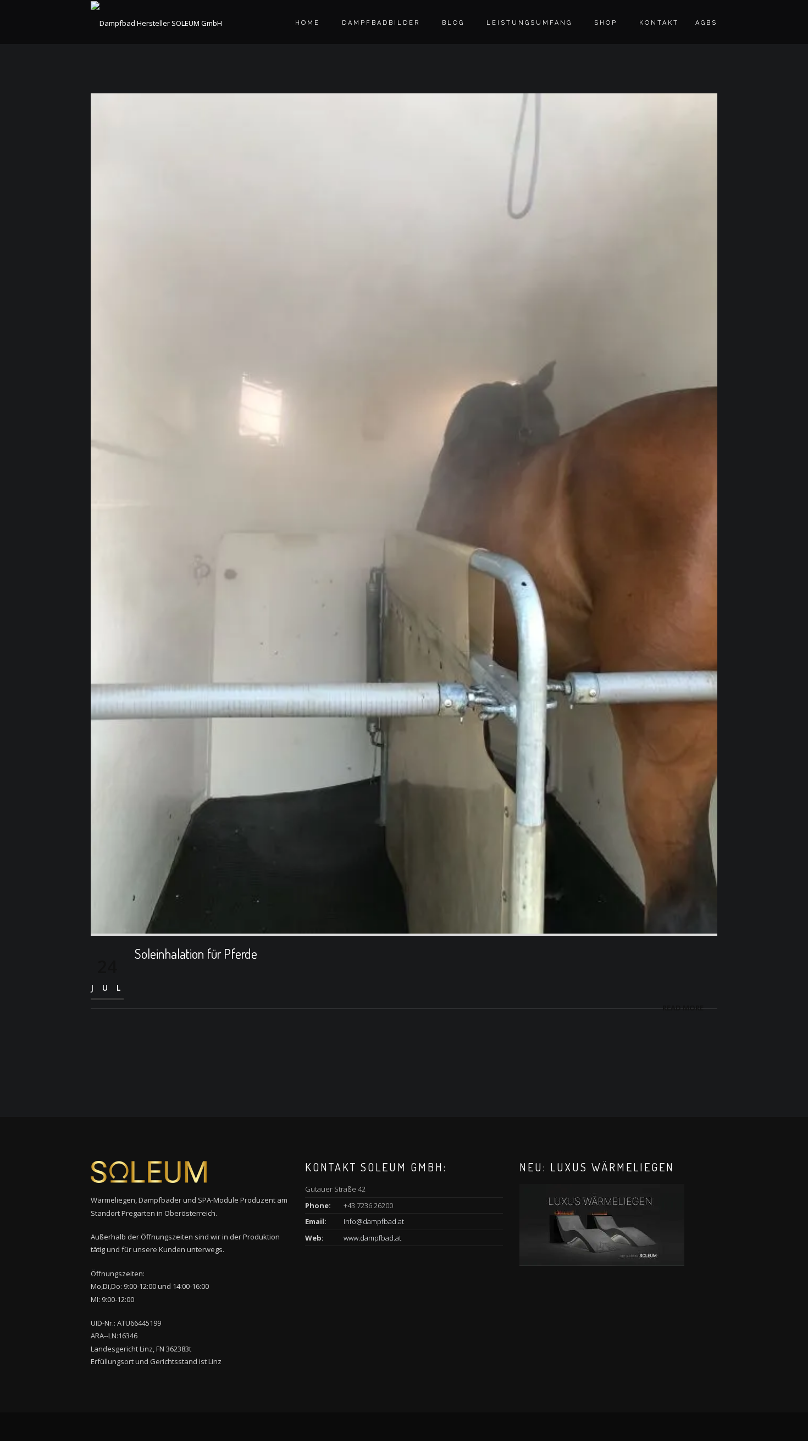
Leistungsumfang (529, 22)
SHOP (605, 22)
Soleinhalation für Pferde (196, 953)
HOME (307, 22)
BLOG (453, 22)
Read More (683, 1008)
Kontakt (659, 22)
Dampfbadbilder (381, 22)
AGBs (706, 22)
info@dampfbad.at (374, 1221)
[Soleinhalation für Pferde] (404, 512)
